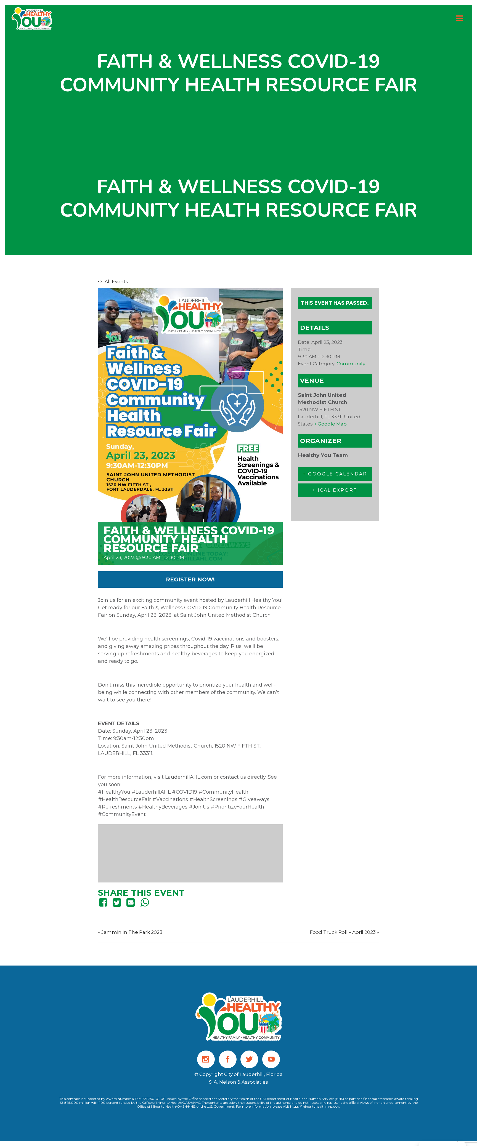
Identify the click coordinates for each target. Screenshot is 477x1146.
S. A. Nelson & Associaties (238, 1082)
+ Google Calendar (335, 474)
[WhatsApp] (145, 902)
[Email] (131, 902)
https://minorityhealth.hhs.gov (314, 1106)
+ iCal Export (334, 490)
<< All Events (113, 281)
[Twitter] (117, 902)
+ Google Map (330, 424)
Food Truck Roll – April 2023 (344, 932)
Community (350, 363)
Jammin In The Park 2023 (130, 932)
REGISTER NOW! (190, 579)
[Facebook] (104, 902)
